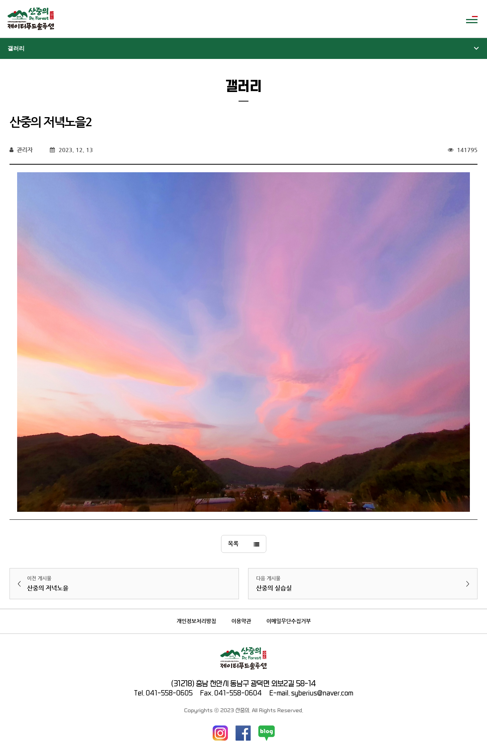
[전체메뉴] (471, 19)
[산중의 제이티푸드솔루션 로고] (31, 19)
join (452, 19)
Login (433, 19)
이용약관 (241, 621)
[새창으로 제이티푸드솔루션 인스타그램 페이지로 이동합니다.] (220, 733)
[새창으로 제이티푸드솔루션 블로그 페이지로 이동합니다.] (266, 733)
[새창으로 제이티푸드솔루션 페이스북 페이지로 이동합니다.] (243, 733)
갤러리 (16, 48)
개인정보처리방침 (196, 621)
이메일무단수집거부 (288, 621)
